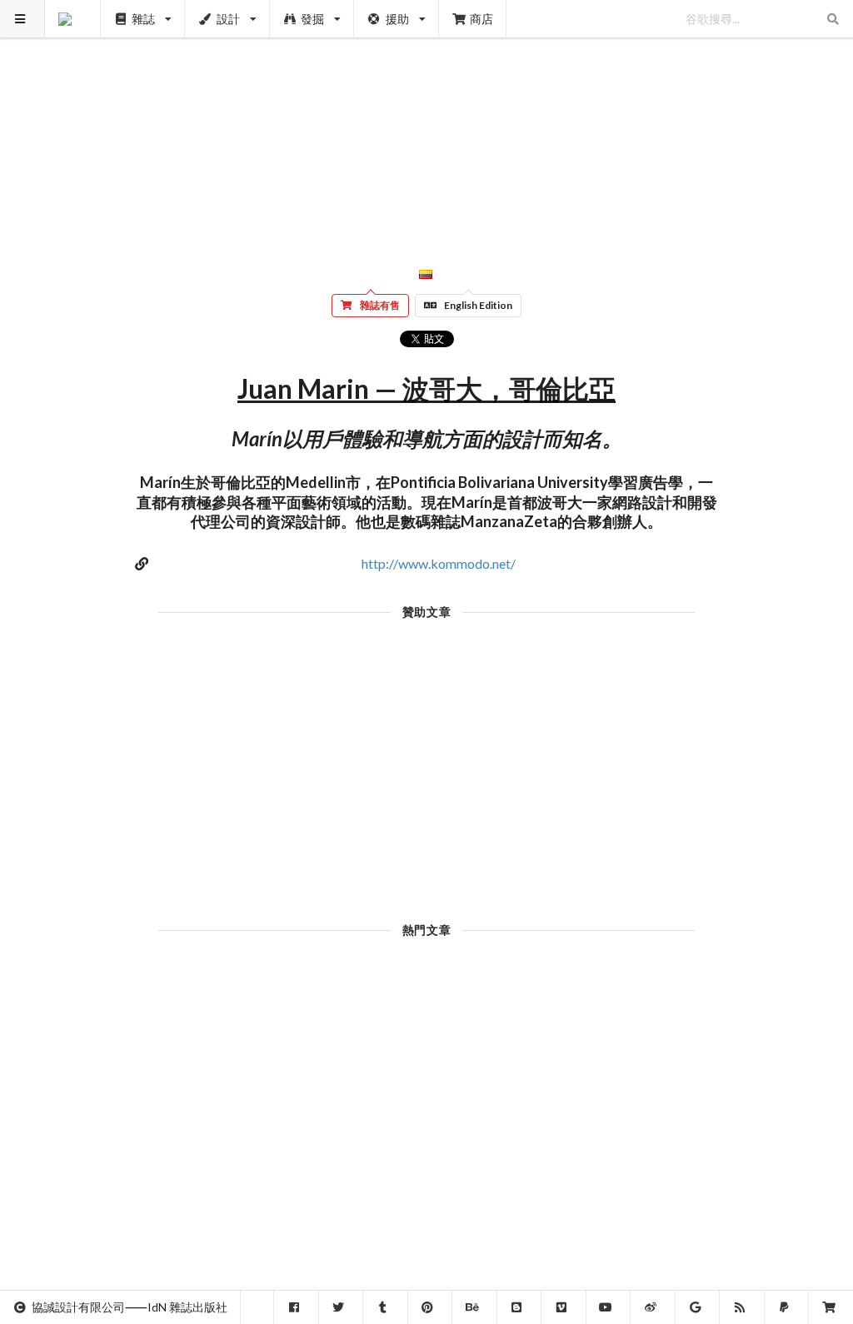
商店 (481, 19)
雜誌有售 (380, 305)
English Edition (478, 305)
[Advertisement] (427, 116)
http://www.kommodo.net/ (439, 563)
